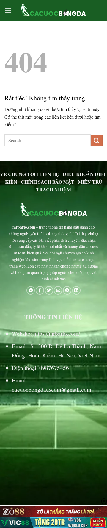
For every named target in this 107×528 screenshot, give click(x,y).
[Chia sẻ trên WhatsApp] (30, 290)
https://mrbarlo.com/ (56, 333)
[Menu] (8, 10)
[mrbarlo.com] (53, 10)
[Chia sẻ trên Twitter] (49, 290)
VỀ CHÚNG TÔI (18, 174)
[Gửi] (97, 140)
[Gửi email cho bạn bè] (58, 290)
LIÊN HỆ (49, 174)
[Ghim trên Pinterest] (67, 290)
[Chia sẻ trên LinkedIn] (76, 290)
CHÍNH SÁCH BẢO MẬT (47, 181)
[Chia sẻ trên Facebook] (40, 290)
